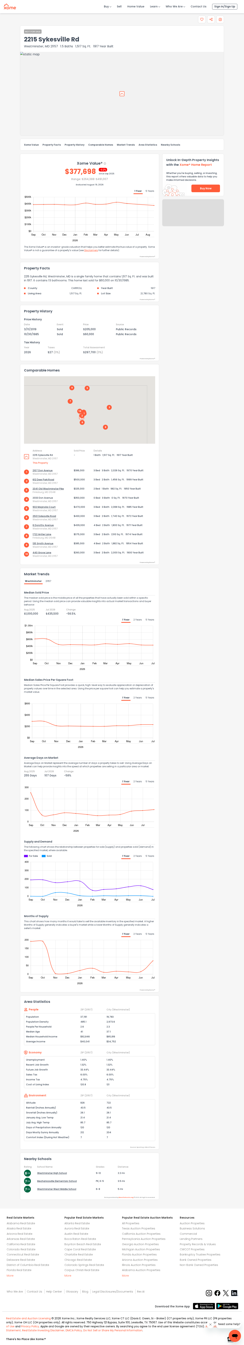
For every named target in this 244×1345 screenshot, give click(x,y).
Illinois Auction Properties (139, 1265)
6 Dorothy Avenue (43, 525)
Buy (106, 6)
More (10, 1276)
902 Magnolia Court (44, 507)
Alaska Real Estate (19, 1228)
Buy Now (206, 188)
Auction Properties (192, 1223)
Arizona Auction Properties (140, 1260)
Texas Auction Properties (138, 1228)
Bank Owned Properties (195, 1260)
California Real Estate (21, 1244)
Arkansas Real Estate (21, 1239)
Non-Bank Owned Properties (199, 1265)
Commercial (188, 1234)
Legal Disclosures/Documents (112, 1291)
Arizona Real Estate (19, 1234)
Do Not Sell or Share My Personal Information (112, 1330)
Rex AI (140, 1291)
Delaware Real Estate (21, 1260)
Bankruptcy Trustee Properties (200, 1254)
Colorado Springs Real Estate (84, 1265)
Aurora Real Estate (76, 1228)
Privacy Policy (30, 1326)
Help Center (54, 1291)
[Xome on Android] (227, 1306)
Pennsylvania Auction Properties (143, 1239)
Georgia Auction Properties (140, 1244)
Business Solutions (192, 1228)
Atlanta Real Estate (77, 1223)
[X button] (226, 1293)
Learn (154, 6)
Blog (85, 1291)
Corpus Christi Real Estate (81, 1270)
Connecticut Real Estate (23, 1254)
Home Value (135, 6)
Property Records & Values (198, 1244)
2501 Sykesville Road (44, 516)
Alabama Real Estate (21, 1223)
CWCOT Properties (192, 1249)
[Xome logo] (10, 6)
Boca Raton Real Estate (80, 1239)
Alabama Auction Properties (141, 1270)
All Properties (130, 1223)
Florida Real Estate (19, 1270)
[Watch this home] (202, 19)
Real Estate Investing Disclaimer (43, 1330)
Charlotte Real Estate (78, 1254)
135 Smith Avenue (43, 543)
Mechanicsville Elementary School (57, 1181)
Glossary (72, 1291)
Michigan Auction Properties (141, 1249)
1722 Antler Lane (42, 534)
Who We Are (174, 6)
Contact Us (198, 6)
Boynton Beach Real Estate (82, 1244)
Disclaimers (91, 250)
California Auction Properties (141, 1234)
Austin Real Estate (76, 1234)
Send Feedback (193, 216)
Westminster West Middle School (56, 1189)
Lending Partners (191, 1239)
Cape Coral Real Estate (80, 1249)
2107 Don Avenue (43, 470)
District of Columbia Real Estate (28, 1265)
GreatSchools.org (126, 1197)
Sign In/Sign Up (224, 6)
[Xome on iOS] (204, 1306)
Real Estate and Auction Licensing (28, 1318)
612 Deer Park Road (43, 479)
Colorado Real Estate (21, 1249)
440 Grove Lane (42, 552)
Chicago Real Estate (78, 1260)
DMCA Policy (74, 1330)
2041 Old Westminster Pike (48, 488)
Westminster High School (52, 1173)
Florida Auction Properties (139, 1254)
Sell (119, 6)
